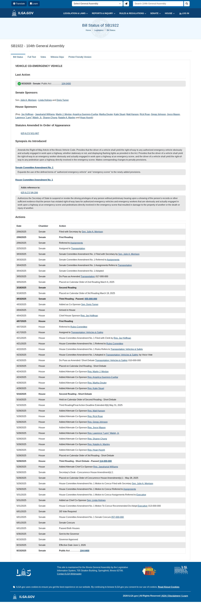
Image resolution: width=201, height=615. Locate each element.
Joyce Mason (173, 114)
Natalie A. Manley (66, 117)
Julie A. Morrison (28, 100)
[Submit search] (187, 3)
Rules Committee (78, 327)
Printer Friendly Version (80, 57)
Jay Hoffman (27, 114)
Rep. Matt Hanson (96, 411)
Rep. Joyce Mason (97, 427)
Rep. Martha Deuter (97, 383)
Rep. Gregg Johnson (98, 422)
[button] (73, 13)
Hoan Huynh (86, 117)
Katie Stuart (119, 114)
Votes (43, 57)
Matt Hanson (132, 114)
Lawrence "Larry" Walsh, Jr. (28, 117)
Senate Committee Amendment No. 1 (34, 167)
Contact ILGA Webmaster (69, 574)
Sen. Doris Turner (89, 304)
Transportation (78, 248)
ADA (164, 596)
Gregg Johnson (158, 114)
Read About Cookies (168, 587)
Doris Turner (63, 100)
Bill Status (18, 57)
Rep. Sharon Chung (97, 439)
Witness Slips (57, 57)
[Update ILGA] (126, 3)
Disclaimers (174, 596)
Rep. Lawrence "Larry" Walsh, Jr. (103, 433)
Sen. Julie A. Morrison (92, 232)
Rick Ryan (145, 114)
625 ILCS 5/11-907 (30, 133)
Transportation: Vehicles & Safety (87, 332)
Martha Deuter (106, 114)
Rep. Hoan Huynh (96, 450)
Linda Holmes (45, 100)
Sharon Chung (50, 117)
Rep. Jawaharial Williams (105, 467)
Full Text (32, 57)
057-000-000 (117, 517)
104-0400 (66, 83)
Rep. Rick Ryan (95, 416)
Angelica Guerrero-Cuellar (85, 114)
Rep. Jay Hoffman (89, 315)
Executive (141, 495)
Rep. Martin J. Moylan (98, 371)
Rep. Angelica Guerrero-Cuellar (103, 377)
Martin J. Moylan (64, 114)
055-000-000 (91, 299)
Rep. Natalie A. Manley (99, 444)
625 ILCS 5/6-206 (29, 192)
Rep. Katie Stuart (96, 388)
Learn (185, 596)
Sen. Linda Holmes (96, 500)
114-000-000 (105, 461)
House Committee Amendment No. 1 (34, 180)
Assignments (76, 243)
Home (88, 30)
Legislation (99, 30)
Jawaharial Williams (45, 114)
